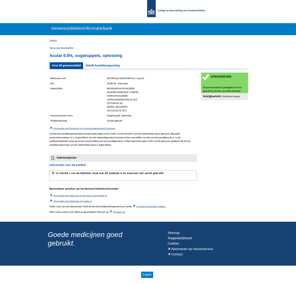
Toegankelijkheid (180, 238)
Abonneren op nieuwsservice (192, 249)
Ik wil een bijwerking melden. (151, 206)
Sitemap (174, 233)
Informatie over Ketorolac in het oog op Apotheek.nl (80, 196)
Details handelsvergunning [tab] (103, 65)
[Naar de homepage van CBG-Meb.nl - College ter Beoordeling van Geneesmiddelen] (150, 10)
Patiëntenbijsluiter (67, 158)
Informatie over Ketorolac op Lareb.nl (72, 201)
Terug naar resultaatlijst (61, 48)
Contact (177, 254)
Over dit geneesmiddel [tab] (66, 65)
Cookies (173, 243)
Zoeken (53, 40)
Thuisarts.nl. (119, 212)
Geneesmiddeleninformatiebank (81, 28)
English (147, 274)
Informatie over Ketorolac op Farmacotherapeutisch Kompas (84, 128)
